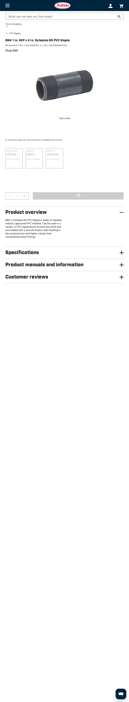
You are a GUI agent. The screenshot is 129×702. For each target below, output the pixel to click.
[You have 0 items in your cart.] (121, 5)
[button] (111, 6)
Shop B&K (11, 50)
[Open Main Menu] (7, 5)
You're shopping (13, 24)
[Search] (119, 16)
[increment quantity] (24, 196)
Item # (32, 45)
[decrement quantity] (9, 196)
